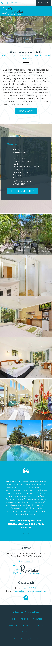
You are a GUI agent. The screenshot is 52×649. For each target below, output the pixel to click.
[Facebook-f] (25, 597)
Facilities (37, 619)
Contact (40, 625)
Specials (26, 625)
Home (12, 619)
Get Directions (26, 561)
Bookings (26, 631)
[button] (46, 11)
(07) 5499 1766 (30, 588)
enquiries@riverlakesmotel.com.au (29, 591)
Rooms (24, 619)
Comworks (34, 639)
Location (12, 625)
